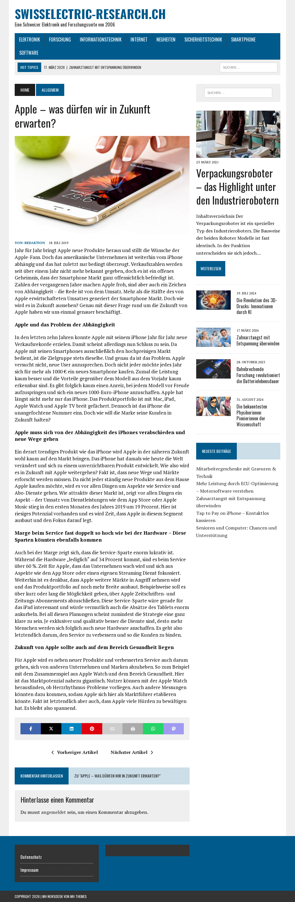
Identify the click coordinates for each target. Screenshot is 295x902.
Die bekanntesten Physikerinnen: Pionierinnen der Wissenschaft (252, 415)
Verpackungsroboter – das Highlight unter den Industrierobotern (237, 186)
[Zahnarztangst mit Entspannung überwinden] (213, 343)
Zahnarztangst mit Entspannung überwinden (258, 340)
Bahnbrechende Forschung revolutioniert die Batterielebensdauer (258, 375)
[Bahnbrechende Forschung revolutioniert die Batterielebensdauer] (213, 375)
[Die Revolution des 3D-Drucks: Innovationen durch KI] (213, 305)
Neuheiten (165, 39)
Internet (139, 39)
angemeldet (53, 812)
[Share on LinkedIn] (71, 728)
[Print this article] (132, 728)
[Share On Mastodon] (173, 728)
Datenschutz (31, 857)
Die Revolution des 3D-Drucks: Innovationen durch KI (257, 306)
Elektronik (29, 39)
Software (28, 52)
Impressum (29, 870)
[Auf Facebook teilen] (30, 728)
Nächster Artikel (129, 752)
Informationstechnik (101, 39)
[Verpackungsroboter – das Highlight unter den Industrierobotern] (238, 154)
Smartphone (243, 39)
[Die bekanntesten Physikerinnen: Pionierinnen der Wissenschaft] (213, 412)
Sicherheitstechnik (203, 39)
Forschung (60, 39)
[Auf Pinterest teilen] (92, 728)
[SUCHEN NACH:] (248, 66)
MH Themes (78, 896)
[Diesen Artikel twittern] (51, 728)
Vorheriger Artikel (77, 752)
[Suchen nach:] (238, 93)
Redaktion (34, 243)
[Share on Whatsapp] (153, 728)
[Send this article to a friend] (112, 728)
